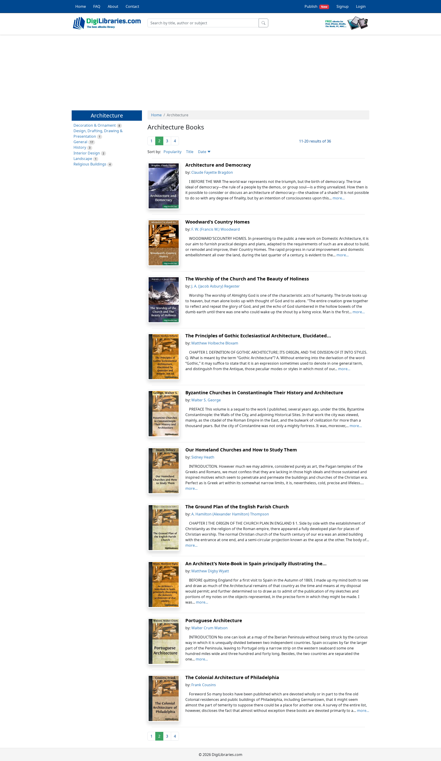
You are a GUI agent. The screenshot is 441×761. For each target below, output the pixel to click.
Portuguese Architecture (213, 620)
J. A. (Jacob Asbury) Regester (215, 286)
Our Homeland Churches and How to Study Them (241, 450)
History (80, 147)
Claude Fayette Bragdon (212, 172)
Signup (342, 6)
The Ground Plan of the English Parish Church (237, 507)
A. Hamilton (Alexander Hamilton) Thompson (230, 514)
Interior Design (87, 153)
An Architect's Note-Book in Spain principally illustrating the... (256, 563)
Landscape (83, 158)
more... (339, 198)
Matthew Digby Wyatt (210, 571)
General (80, 141)
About (113, 6)
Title (189, 151)
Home (80, 6)
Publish (316, 6)
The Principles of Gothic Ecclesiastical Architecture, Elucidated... (258, 336)
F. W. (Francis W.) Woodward (215, 229)
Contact (132, 6)
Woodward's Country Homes (217, 222)
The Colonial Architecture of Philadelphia (232, 677)
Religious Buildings (90, 164)
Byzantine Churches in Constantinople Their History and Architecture (264, 392)
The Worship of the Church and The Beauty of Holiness (247, 279)
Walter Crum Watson (209, 627)
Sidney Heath (202, 457)
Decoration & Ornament (95, 125)
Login (361, 6)
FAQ (96, 6)
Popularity (172, 151)
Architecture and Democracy (218, 165)
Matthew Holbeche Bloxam (214, 343)
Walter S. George (206, 400)
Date (202, 151)
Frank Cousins (203, 684)
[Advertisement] (220, 70)
